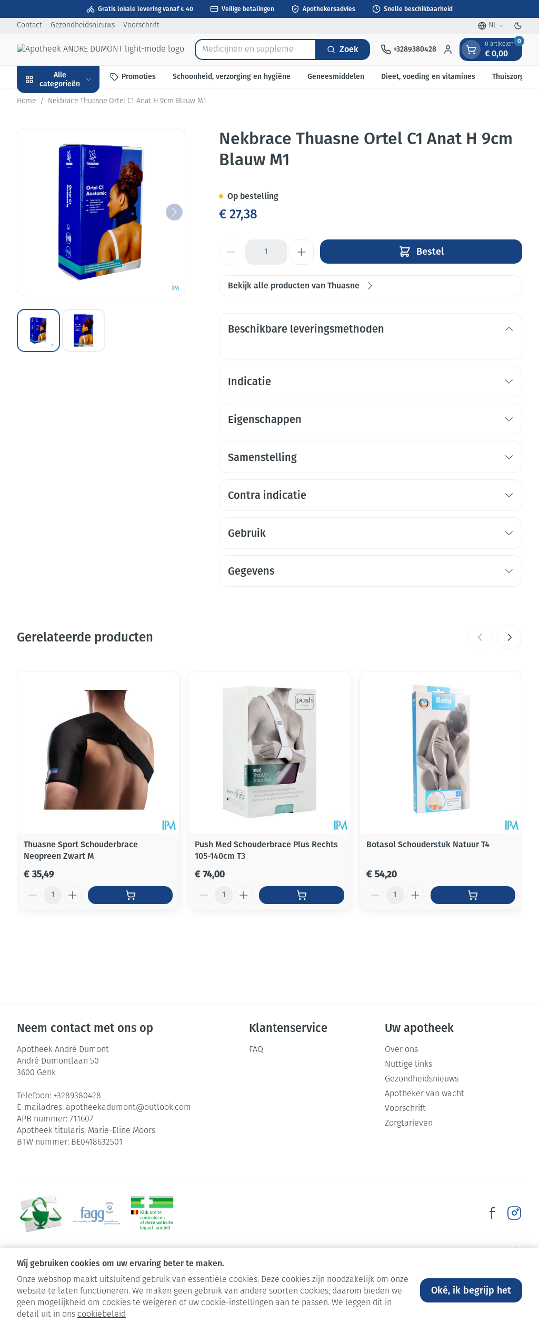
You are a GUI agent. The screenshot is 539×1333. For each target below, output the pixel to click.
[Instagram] (514, 1213)
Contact (29, 25)
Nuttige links (408, 1064)
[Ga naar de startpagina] (100, 49)
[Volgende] (174, 212)
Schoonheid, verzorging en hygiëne (232, 76)
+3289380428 (77, 1096)
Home (26, 101)
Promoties (139, 76)
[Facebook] (492, 1213)
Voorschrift (141, 25)
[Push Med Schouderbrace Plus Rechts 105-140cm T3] (269, 752)
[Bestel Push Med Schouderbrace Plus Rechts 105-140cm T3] (301, 895)
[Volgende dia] (509, 637)
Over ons (401, 1050)
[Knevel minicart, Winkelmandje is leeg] (471, 49)
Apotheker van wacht (424, 1094)
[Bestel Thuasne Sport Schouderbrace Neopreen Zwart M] (130, 895)
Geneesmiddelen (335, 76)
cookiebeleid (101, 1314)
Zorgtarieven (409, 1123)
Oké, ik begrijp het (471, 1290)
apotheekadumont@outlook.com (128, 1108)
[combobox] (255, 49)
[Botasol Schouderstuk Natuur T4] (441, 752)
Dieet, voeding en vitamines (428, 76)
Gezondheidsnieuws (83, 25)
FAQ (256, 1050)
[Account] (448, 49)
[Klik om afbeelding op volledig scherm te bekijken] (101, 212)
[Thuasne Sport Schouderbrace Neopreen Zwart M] (98, 752)
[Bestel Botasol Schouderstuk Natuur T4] (473, 895)
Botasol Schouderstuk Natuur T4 (428, 844)
